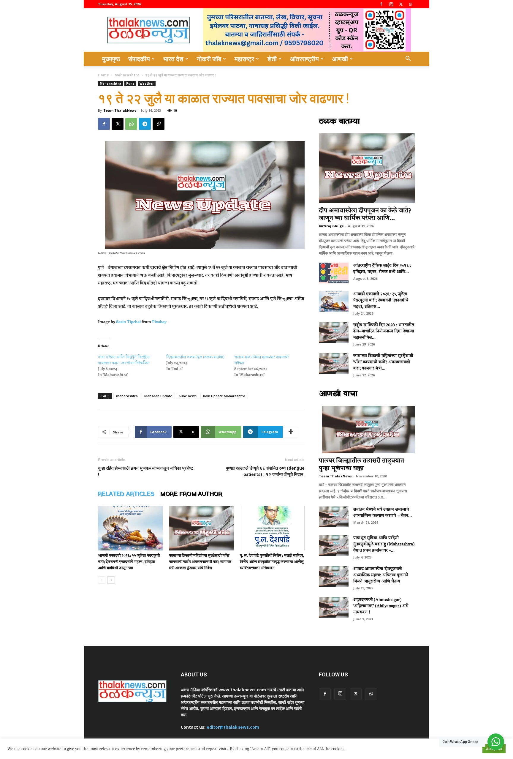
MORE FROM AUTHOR (191, 494)
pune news (188, 396)
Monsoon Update (158, 396)
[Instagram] (391, 4)
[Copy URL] (158, 124)
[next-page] (111, 580)
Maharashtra (127, 75)
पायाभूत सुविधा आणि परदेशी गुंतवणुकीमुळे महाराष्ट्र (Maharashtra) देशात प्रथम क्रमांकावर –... (384, 544)
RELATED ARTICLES (126, 494)
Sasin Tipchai (128, 321)
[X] (400, 4)
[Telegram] (145, 124)
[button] (408, 59)
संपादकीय (139, 59)
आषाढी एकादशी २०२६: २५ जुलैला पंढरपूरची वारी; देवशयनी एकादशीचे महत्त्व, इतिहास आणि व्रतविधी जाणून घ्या (129, 562)
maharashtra (127, 396)
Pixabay (159, 321)
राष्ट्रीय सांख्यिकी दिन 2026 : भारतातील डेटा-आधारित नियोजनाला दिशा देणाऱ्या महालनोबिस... (383, 331)
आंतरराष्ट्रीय (304, 59)
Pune (130, 83)
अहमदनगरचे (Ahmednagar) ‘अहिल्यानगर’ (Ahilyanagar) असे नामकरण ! (380, 606)
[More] (291, 432)
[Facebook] (381, 4)
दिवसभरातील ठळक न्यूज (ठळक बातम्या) (195, 357)
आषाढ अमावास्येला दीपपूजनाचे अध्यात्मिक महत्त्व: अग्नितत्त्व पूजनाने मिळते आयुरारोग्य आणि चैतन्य (380, 575)
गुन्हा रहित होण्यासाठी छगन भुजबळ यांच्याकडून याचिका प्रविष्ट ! (145, 471)
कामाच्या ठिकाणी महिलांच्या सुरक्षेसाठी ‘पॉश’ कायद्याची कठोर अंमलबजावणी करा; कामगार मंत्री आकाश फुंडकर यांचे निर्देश (200, 562)
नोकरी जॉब (209, 59)
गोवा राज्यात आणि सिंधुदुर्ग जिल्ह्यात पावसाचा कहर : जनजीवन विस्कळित (124, 360)
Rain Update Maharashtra (224, 396)
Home (103, 75)
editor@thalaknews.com (233, 727)
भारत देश (173, 59)
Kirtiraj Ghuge (331, 226)
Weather (147, 83)
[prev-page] (101, 580)
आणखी (340, 59)
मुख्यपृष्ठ (111, 59)
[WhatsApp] (410, 4)
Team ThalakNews (119, 110)
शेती (272, 59)
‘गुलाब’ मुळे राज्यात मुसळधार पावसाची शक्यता (261, 360)
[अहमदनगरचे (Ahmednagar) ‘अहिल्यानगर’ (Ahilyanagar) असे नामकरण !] (334, 607)
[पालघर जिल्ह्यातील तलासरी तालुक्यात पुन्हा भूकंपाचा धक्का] (367, 429)
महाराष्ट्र (244, 59)
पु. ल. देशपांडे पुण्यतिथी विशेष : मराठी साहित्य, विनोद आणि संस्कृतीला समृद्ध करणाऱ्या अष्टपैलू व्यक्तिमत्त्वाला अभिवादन (272, 562)
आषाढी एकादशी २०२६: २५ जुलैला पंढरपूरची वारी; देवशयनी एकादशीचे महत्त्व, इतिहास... (380, 300)
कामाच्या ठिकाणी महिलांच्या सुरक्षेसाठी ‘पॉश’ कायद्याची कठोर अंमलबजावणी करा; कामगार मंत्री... (383, 362)
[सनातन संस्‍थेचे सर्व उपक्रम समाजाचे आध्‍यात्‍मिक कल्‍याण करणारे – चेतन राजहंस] (334, 516)
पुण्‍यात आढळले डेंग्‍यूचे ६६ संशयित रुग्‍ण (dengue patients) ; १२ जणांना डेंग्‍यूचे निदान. (265, 471)
